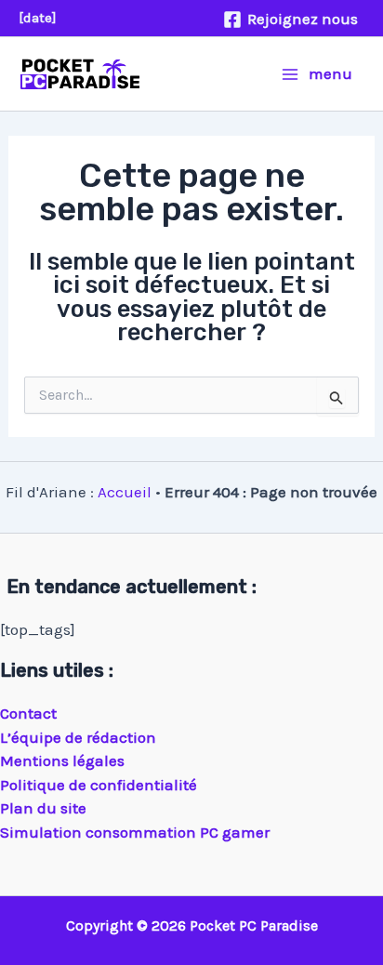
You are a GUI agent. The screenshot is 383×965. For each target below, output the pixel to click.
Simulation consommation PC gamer (135, 832)
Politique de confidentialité (98, 784)
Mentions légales (62, 760)
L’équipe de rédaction (78, 737)
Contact (28, 713)
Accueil (125, 491)
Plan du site (43, 808)
